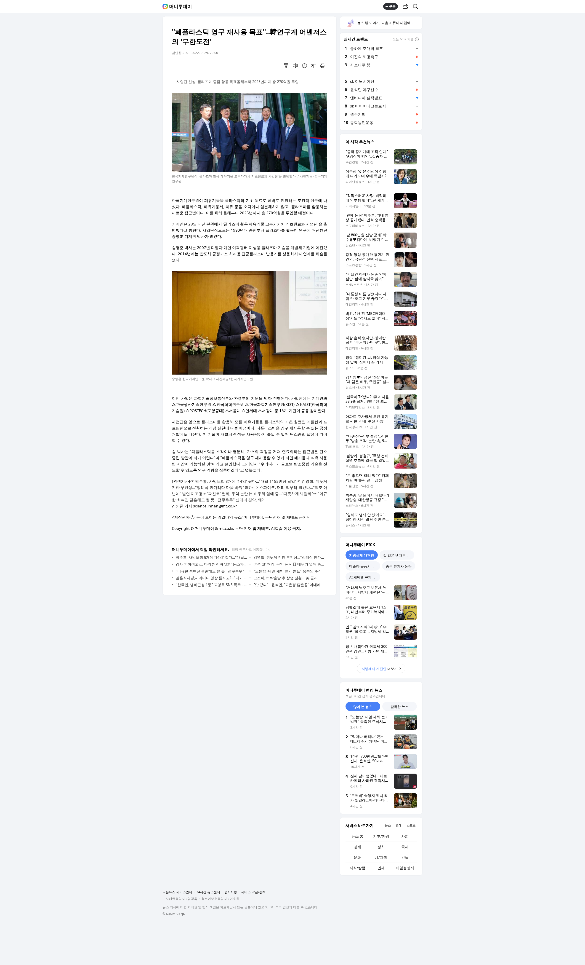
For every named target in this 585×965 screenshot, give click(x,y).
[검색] (417, 6)
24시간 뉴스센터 (208, 892)
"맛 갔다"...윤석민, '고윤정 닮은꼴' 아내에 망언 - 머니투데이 (289, 584)
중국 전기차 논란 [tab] (399, 566)
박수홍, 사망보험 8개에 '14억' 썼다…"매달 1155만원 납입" (246, 481)
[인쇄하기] (322, 65)
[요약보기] (286, 65)
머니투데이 (180, 6)
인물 (405, 857)
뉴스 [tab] (388, 825)
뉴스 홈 (357, 836)
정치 (381, 846)
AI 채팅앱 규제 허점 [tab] (364, 577)
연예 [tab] (399, 825)
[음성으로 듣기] (295, 65)
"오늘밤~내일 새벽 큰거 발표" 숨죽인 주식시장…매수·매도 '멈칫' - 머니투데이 (289, 571)
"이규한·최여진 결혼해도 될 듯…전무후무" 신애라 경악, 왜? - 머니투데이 (211, 571)
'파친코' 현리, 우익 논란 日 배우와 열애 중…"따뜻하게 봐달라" (260, 493)
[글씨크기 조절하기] (313, 65)
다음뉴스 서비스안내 (177, 892)
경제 (357, 846)
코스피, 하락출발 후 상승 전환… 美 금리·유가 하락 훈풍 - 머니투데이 (289, 577)
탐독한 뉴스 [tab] (400, 706)
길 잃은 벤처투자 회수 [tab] (398, 555)
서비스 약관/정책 (253, 892)
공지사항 (230, 892)
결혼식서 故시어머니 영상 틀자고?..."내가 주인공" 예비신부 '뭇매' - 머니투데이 (211, 577)
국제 (405, 846)
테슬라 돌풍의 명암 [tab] (363, 566)
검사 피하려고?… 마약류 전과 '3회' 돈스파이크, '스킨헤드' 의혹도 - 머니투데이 (211, 564)
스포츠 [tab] (411, 825)
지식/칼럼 (357, 867)
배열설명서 (405, 867)
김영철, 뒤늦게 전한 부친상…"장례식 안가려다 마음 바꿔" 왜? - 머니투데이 (289, 557)
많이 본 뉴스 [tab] (362, 706)
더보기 (380, 668)
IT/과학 (381, 857)
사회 (405, 836)
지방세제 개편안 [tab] (361, 555)
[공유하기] (405, 6)
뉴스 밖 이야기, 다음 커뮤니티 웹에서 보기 (389, 22)
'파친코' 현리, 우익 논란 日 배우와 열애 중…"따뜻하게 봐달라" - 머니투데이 (289, 564)
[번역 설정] (304, 65)
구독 (392, 6)
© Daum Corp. (173, 914)
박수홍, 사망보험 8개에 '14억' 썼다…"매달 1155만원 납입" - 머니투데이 (211, 557)
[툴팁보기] (417, 40)
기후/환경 (381, 836)
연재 (381, 867)
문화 (357, 857)
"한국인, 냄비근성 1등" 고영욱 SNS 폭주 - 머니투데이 (211, 584)
